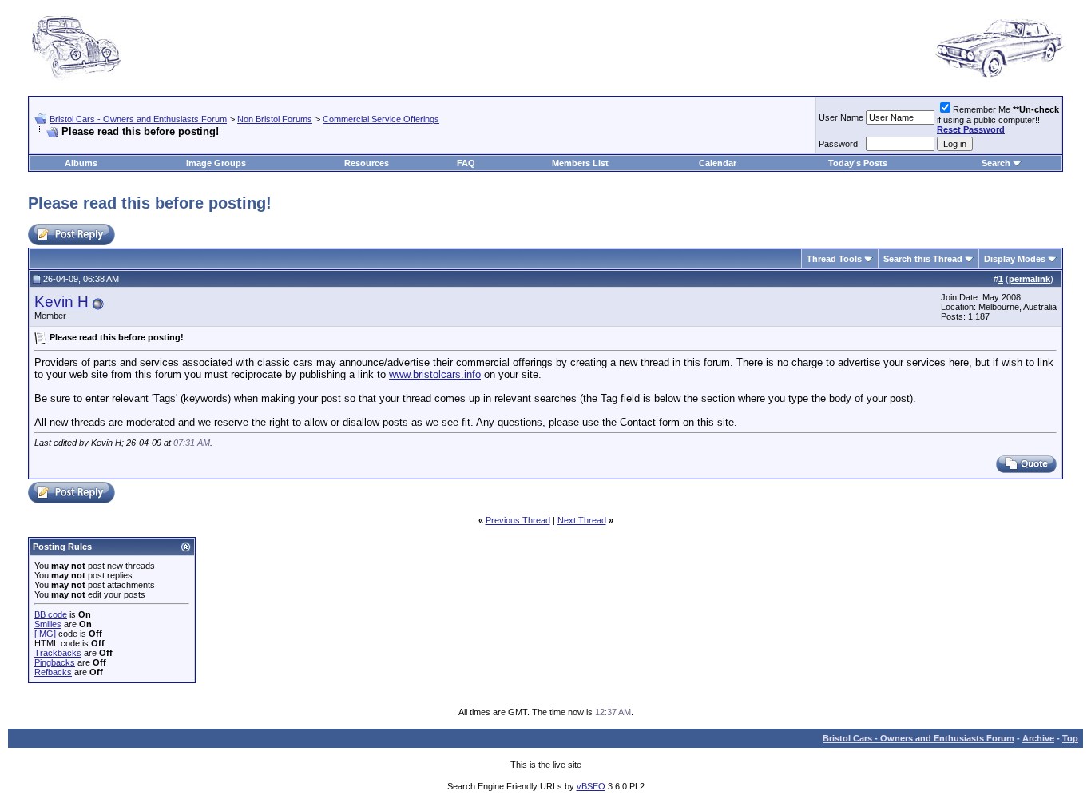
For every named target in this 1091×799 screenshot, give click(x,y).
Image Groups (216, 163)
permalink (1029, 279)
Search (996, 163)
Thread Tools (834, 259)
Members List (580, 163)
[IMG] (45, 633)
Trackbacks (57, 653)
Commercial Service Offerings (381, 119)
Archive (1038, 738)
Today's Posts (857, 163)
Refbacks (53, 672)
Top (1070, 738)
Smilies (47, 624)
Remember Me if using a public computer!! (998, 119)
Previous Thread (518, 520)
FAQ (466, 163)
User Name (841, 117)
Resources (366, 163)
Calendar (717, 163)
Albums (81, 163)
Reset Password (971, 129)
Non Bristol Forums (274, 119)
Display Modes (1014, 259)
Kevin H (61, 301)
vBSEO (591, 786)
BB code (50, 614)
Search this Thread (922, 259)
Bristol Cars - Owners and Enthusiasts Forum (138, 119)
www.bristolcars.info (435, 374)
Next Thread (581, 520)
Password (838, 144)
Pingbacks (54, 662)
